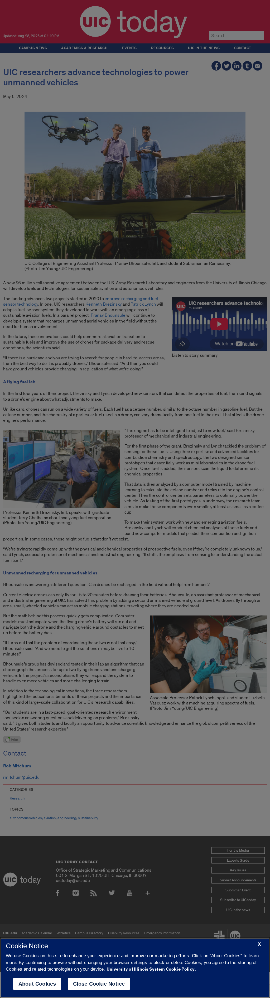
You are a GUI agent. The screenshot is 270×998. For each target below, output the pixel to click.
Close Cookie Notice (99, 984)
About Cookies (37, 984)
